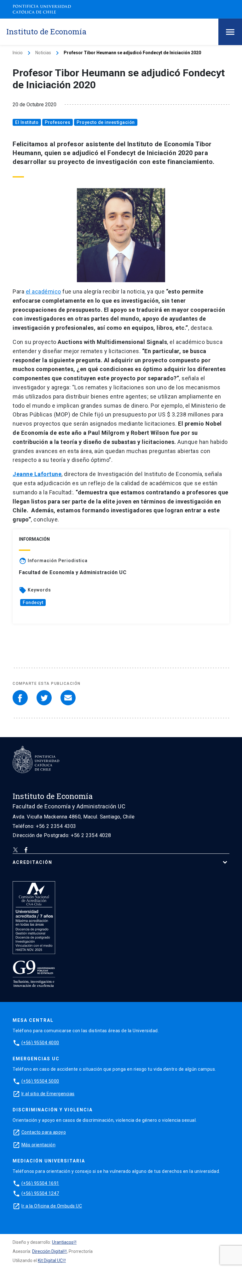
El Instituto (26, 122)
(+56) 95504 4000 (40, 1042)
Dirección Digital (48, 1251)
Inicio (18, 52)
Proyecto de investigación (106, 122)
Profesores (57, 122)
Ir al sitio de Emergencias (48, 1093)
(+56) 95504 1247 (40, 1193)
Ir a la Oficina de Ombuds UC (51, 1205)
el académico (43, 291)
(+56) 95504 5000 (40, 1081)
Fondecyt (33, 602)
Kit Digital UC (50, 1260)
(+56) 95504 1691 (40, 1183)
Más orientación (38, 1144)
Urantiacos (62, 1242)
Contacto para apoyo (43, 1132)
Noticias (43, 52)
